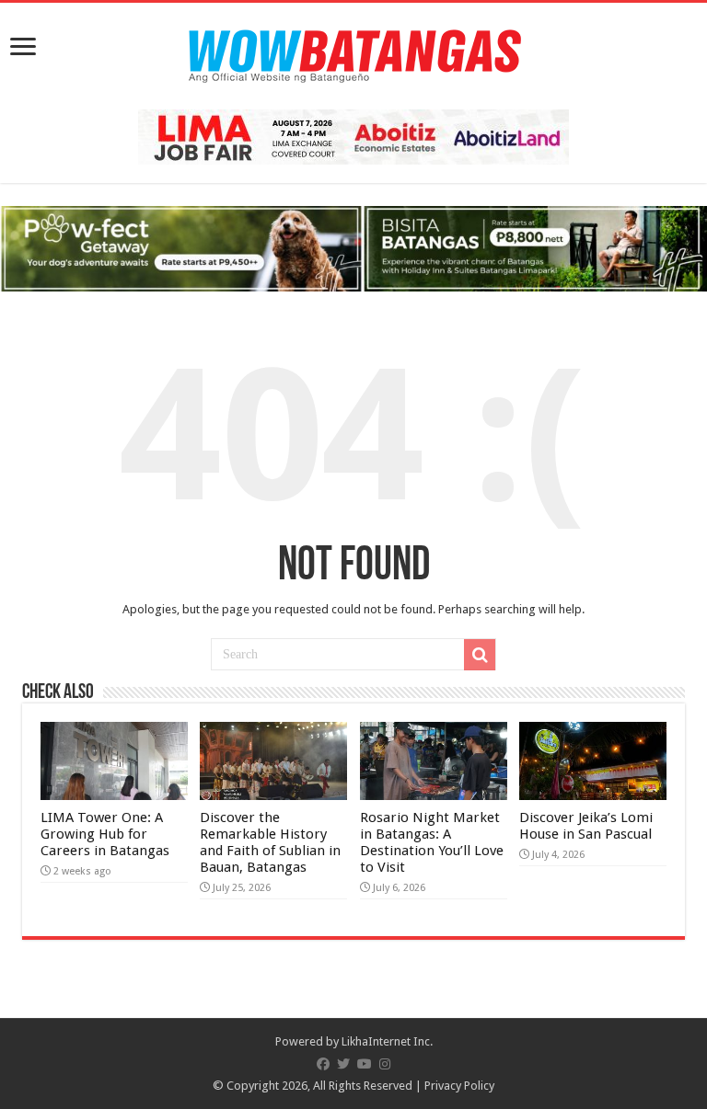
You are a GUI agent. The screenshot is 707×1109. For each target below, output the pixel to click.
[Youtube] (364, 1064)
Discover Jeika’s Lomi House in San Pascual (586, 825)
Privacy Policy (459, 1085)
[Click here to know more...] (353, 248)
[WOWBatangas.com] (353, 52)
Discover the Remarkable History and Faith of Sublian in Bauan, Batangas (270, 842)
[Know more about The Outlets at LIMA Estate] (353, 136)
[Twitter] (343, 1064)
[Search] (479, 654)
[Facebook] (323, 1064)
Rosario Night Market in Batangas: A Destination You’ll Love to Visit (432, 842)
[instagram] (384, 1064)
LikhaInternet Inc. (387, 1041)
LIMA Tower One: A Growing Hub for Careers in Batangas (105, 834)
